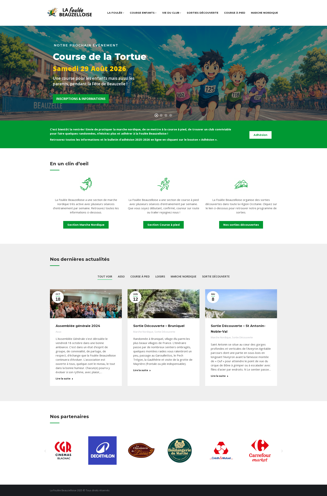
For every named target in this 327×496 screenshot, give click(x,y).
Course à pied (140, 276)
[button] (45, 451)
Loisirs (160, 276)
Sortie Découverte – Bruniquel (159, 326)
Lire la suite (63, 378)
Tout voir (104, 276)
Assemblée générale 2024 (78, 326)
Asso (121, 276)
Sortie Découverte (216, 276)
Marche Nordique (183, 276)
